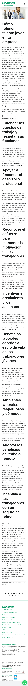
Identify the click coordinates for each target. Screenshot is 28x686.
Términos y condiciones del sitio (10, 612)
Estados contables (6, 627)
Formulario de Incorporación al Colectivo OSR (13, 635)
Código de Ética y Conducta (9, 629)
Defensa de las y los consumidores (11, 622)
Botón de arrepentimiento (8, 614)
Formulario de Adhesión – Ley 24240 (11, 624)
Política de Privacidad (7, 619)
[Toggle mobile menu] (25, 4)
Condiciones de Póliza (7, 637)
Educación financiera (14, 582)
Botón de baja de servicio (8, 617)
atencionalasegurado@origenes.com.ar (10, 655)
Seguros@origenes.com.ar (7, 675)
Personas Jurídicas (7, 632)
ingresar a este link (19, 574)
